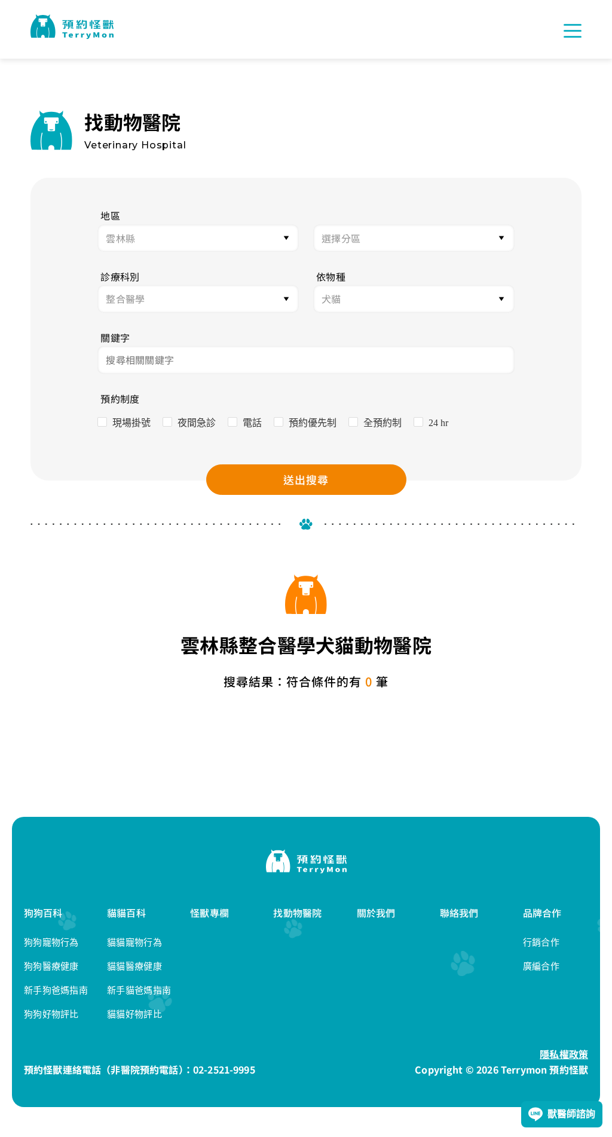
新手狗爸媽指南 (56, 990)
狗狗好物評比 (51, 1014)
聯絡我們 (459, 912)
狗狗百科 (43, 912)
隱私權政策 (564, 1054)
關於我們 (376, 912)
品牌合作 (542, 912)
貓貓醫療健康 (134, 966)
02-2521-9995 (224, 1069)
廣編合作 (541, 966)
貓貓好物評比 (134, 1014)
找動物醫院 (297, 912)
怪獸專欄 (209, 912)
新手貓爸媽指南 (139, 990)
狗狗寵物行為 (51, 942)
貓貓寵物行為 (134, 942)
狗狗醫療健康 (51, 966)
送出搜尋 (306, 479)
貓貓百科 (126, 912)
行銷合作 (541, 942)
